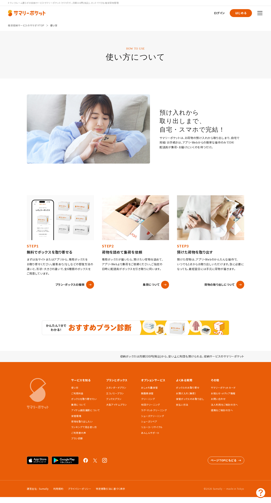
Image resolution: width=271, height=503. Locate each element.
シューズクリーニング (152, 416)
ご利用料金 (77, 393)
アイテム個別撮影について (85, 410)
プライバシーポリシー (79, 488)
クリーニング (148, 398)
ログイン (219, 13)
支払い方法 (182, 404)
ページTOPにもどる (223, 460)
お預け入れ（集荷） (186, 393)
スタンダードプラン (116, 387)
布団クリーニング (150, 404)
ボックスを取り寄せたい (84, 398)
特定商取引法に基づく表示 (110, 488)
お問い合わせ (218, 398)
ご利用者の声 (78, 432)
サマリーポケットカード (223, 387)
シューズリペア (149, 421)
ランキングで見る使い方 (84, 427)
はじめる (241, 13)
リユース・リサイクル (151, 427)
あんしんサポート (150, 432)
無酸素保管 (147, 393)
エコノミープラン (115, 393)
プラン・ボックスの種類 (70, 284)
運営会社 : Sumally (38, 488)
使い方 (54, 25)
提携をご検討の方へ (222, 410)
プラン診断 (77, 438)
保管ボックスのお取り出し (190, 398)
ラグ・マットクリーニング (154, 410)
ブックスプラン (113, 398)
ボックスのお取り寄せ (187, 387)
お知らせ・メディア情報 (223, 393)
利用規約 (58, 488)
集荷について (151, 284)
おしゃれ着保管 (149, 387)
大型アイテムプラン (116, 404)
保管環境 (76, 416)
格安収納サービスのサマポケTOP (26, 25)
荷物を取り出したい (81, 421)
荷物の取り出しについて (219, 284)
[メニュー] (260, 13)
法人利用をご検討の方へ (224, 404)
